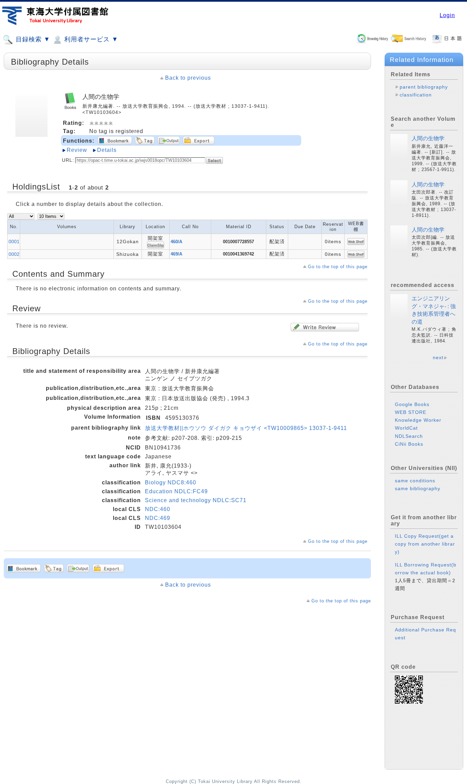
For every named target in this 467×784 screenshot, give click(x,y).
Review (77, 150)
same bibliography (417, 488)
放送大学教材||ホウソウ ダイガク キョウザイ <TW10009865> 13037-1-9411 (246, 428)
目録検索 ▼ (32, 39)
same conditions (415, 480)
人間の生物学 (428, 138)
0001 (14, 241)
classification (416, 94)
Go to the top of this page (338, 266)
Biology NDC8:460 (170, 482)
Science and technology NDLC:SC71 (195, 500)
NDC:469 (157, 518)
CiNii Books (409, 444)
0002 (14, 254)
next (438, 357)
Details (107, 150)
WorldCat (406, 428)
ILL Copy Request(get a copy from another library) (425, 543)
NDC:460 (157, 509)
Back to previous (188, 78)
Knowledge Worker (418, 420)
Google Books (412, 404)
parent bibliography (424, 87)
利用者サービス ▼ (90, 39)
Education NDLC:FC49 (176, 491)
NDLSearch (409, 436)
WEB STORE (410, 412)
